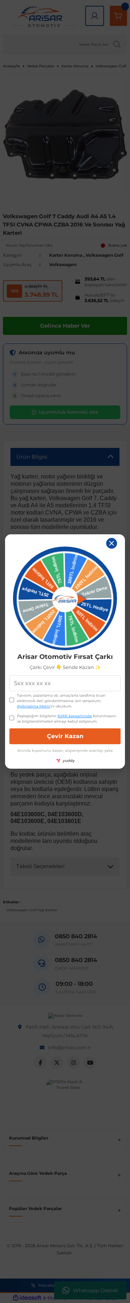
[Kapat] (111, 543)
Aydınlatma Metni (33, 706)
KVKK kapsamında (74, 716)
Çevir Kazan (65, 736)
